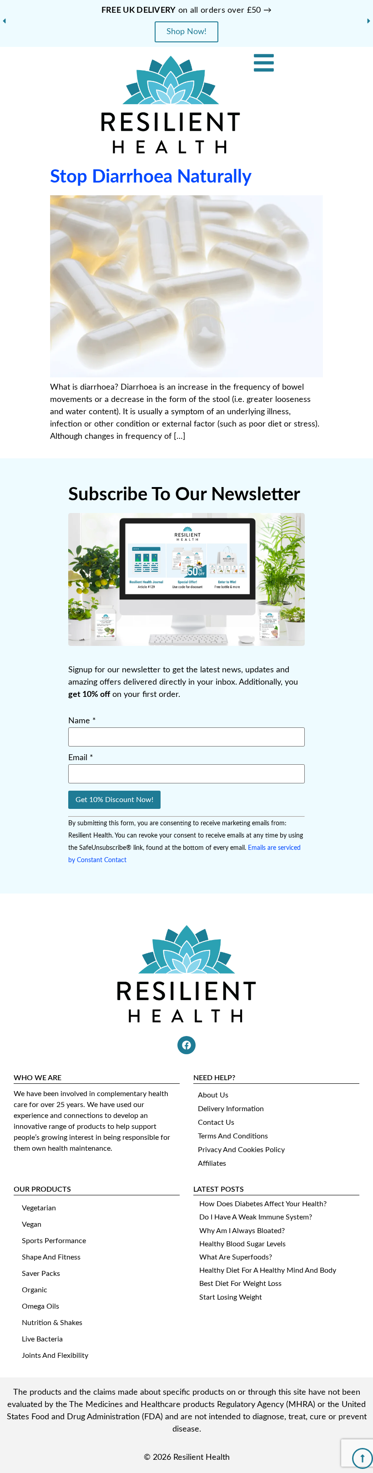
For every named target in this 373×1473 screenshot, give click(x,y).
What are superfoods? (235, 1257)
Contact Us (216, 1122)
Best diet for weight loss (240, 1283)
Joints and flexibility (55, 1355)
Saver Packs (41, 1273)
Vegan (31, 1224)
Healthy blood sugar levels (242, 1244)
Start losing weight (230, 1297)
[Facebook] (186, 1045)
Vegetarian (39, 1208)
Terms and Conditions (233, 1136)
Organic (34, 1290)
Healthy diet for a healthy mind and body (267, 1270)
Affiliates (212, 1163)
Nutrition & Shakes (52, 1322)
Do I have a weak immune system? (255, 1217)
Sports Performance (54, 1240)
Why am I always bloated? (242, 1230)
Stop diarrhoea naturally (151, 177)
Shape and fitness (51, 1257)
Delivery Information (231, 1108)
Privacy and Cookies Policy (241, 1149)
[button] (4, 21)
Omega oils (40, 1306)
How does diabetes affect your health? (263, 1204)
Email (80, 758)
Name (82, 721)
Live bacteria (42, 1339)
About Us (213, 1095)
